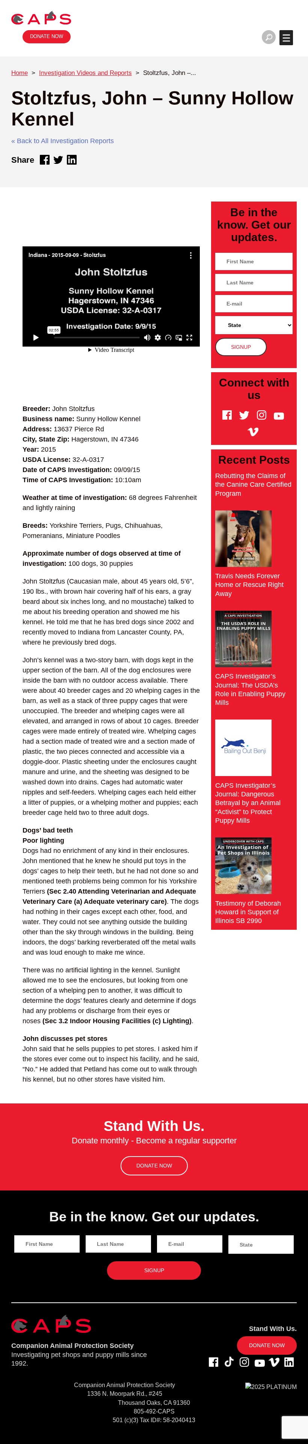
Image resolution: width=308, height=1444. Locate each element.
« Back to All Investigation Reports (62, 141)
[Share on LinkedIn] (72, 160)
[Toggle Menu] (286, 37)
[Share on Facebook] (45, 160)
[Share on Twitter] (58, 160)
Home (19, 72)
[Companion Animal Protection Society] (41, 18)
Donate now (46, 36)
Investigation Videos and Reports (85, 72)
